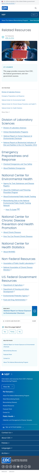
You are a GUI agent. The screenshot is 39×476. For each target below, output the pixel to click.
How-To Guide (11, 209)
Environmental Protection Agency (15, 296)
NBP (3, 14)
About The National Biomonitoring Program (15, 20)
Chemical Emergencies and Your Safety (17, 164)
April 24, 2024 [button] (9, 38)
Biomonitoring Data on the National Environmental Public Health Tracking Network (17, 203)
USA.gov (11, 471)
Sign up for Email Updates (13, 427)
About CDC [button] (6, 438)
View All (6, 387)
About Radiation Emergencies (14, 168)
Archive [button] (5, 453)
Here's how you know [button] (8, 3)
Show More (5, 112)
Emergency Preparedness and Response (13, 96)
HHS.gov (4, 471)
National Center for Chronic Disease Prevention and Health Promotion (19, 104)
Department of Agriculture (13, 285)
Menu (33, 14)
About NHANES (9, 252)
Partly (12, 332)
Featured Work (7, 354)
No (20, 332)
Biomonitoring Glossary (10, 351)
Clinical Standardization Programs (15, 132)
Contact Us (6, 358)
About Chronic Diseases (12, 232)
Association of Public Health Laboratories (18, 263)
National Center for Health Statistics (12, 108)
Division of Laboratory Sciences (14, 128)
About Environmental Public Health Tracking (19, 196)
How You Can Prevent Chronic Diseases (18, 236)
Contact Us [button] (6, 432)
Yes (5, 332)
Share (34, 321)
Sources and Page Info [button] (12, 321)
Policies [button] (5, 443)
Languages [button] (6, 448)
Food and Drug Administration (14, 300)
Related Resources (8, 406)
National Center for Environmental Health (13, 100)
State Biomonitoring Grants (11, 399)
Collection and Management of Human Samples (17, 420)
